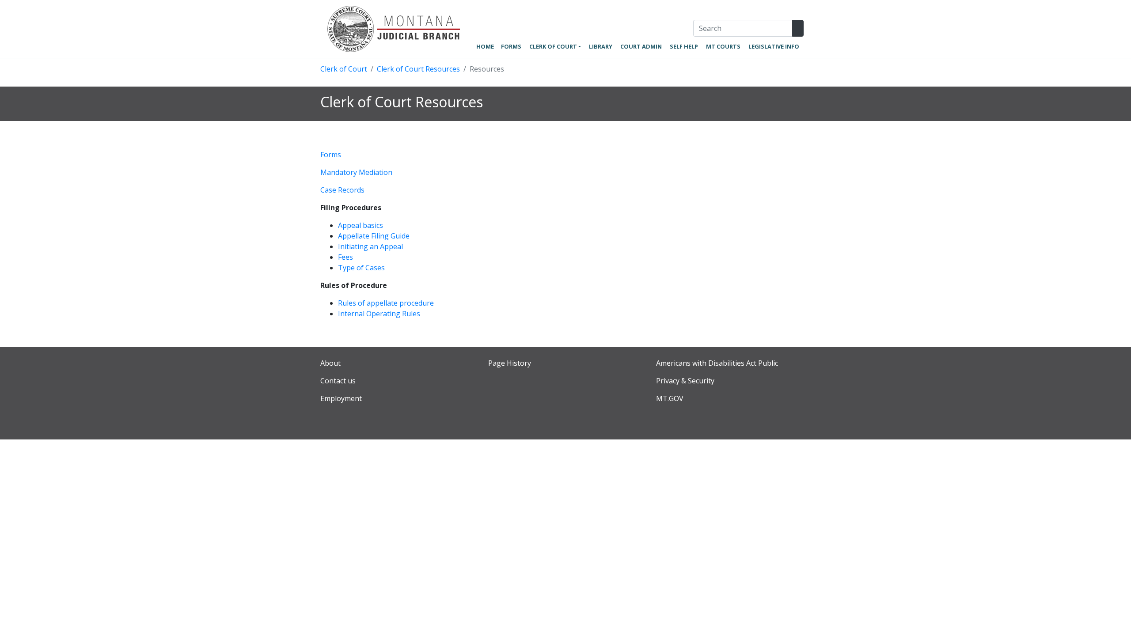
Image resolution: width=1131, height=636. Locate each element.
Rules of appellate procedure (386, 303)
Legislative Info (773, 46)
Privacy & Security (685, 381)
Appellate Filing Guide (374, 236)
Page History (509, 363)
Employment (341, 398)
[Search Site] (798, 28)
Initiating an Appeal (370, 246)
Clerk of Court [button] (553, 46)
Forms (511, 46)
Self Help (684, 46)
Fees (345, 257)
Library (600, 46)
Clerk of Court (343, 69)
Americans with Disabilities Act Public (717, 363)
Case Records (342, 190)
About (330, 363)
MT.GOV (669, 398)
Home (485, 46)
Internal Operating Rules (379, 313)
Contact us (338, 381)
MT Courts (723, 46)
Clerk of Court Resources (418, 69)
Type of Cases (361, 268)
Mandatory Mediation (356, 172)
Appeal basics (360, 225)
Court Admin (641, 46)
